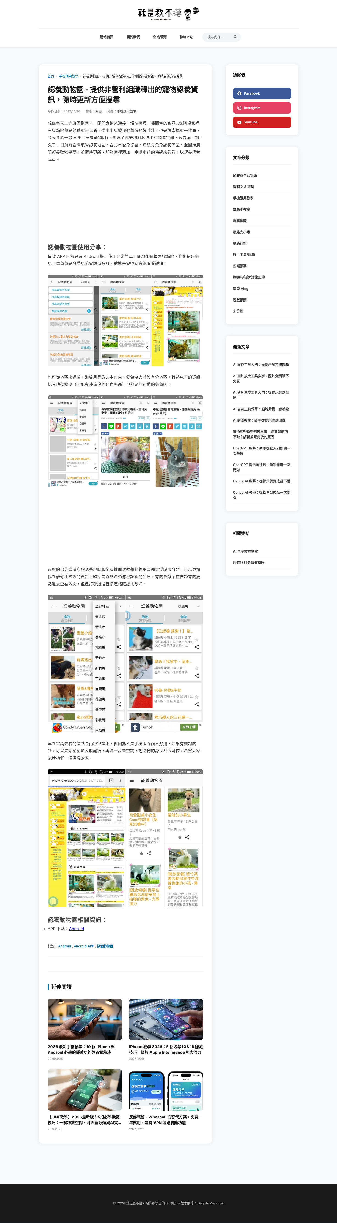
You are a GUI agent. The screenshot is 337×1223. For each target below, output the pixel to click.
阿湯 (98, 111)
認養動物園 (105, 946)
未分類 (238, 311)
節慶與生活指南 (245, 175)
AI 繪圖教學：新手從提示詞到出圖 (259, 420)
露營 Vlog (241, 288)
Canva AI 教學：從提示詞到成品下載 (261, 481)
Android (76, 928)
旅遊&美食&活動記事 (249, 277)
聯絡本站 (186, 37)
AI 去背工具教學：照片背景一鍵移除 (261, 409)
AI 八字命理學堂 (245, 551)
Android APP (84, 946)
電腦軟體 (240, 220)
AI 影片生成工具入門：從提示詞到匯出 (261, 395)
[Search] (235, 37)
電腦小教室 (241, 209)
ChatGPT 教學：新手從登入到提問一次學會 (261, 451)
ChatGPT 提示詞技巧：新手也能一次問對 (261, 467)
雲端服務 (240, 266)
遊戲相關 (240, 300)
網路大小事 (241, 232)
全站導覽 (160, 37)
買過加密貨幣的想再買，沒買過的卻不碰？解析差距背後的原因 (260, 434)
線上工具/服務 (244, 254)
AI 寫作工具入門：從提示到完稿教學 (261, 364)
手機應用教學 (68, 76)
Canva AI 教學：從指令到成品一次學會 (261, 495)
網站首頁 (106, 37)
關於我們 (133, 37)
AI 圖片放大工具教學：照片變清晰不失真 (261, 378)
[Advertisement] (125, 202)
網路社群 (240, 243)
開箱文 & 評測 (243, 187)
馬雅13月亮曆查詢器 (248, 562)
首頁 (51, 76)
